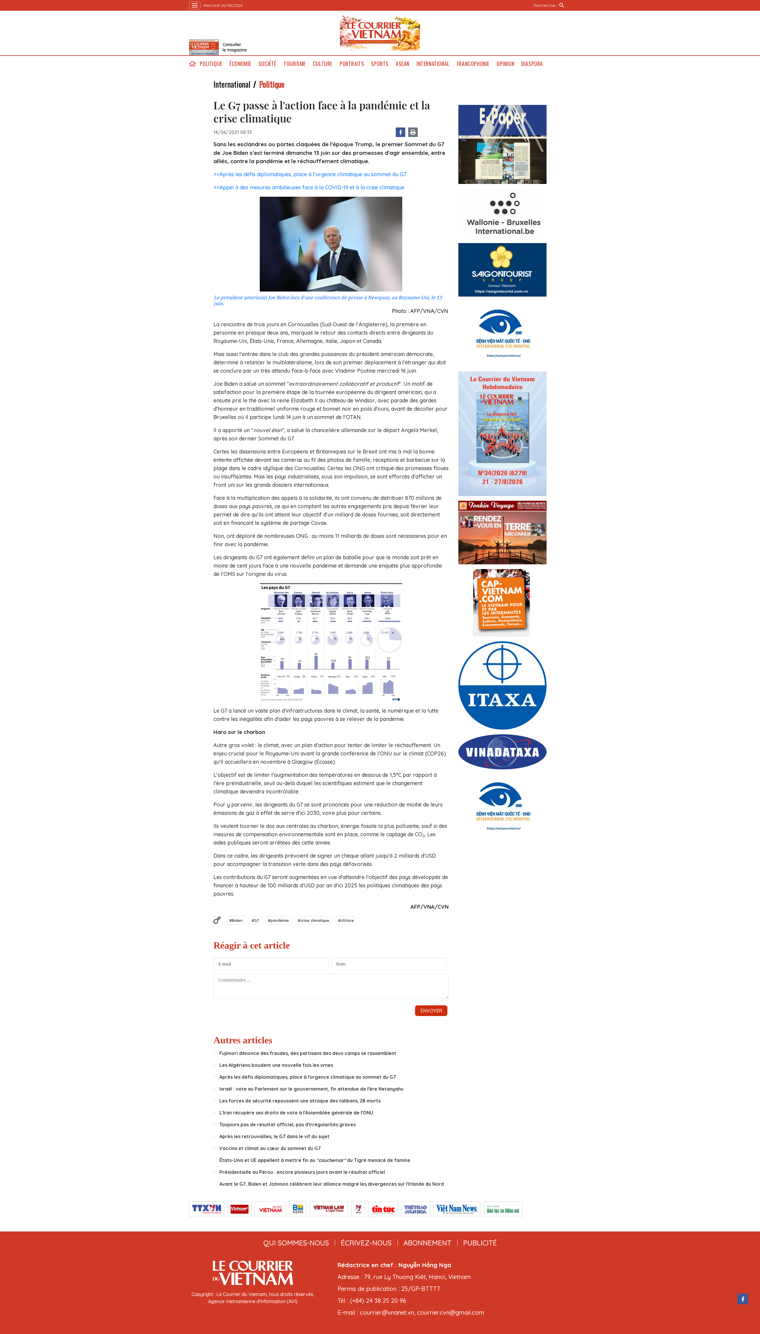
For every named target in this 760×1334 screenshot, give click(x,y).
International (433, 63)
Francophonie (473, 63)
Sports (380, 63)
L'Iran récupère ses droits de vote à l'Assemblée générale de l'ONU (296, 1113)
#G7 (255, 920)
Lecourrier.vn (380, 33)
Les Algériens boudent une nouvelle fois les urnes (276, 1065)
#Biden (236, 920)
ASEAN (402, 63)
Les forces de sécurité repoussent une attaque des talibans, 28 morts (300, 1101)
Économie (240, 63)
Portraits (352, 63)
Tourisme (295, 63)
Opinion (505, 63)
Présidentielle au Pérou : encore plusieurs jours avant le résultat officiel (302, 1172)
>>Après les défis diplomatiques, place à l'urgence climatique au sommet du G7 (309, 174)
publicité (480, 1242)
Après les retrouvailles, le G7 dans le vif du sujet (274, 1136)
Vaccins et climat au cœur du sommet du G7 (270, 1148)
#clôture (346, 920)
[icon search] (562, 5)
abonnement (427, 1242)
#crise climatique (313, 920)
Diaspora (532, 63)
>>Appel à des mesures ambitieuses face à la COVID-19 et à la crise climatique (308, 187)
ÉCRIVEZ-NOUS (366, 1242)
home (192, 63)
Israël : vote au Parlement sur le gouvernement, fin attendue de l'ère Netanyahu (311, 1089)
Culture (322, 63)
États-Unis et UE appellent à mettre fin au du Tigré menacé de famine (314, 1160)
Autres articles (242, 1040)
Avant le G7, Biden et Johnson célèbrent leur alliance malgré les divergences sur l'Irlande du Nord (331, 1184)
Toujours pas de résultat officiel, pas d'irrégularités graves (288, 1124)
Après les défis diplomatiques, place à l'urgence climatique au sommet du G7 (307, 1077)
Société (267, 63)
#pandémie (278, 920)
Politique (211, 63)
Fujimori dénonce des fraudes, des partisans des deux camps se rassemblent (307, 1053)
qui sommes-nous (296, 1242)
